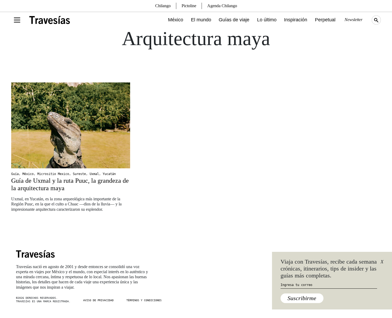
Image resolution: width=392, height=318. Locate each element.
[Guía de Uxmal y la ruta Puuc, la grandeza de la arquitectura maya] (70, 125)
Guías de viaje (234, 19)
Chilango (163, 5)
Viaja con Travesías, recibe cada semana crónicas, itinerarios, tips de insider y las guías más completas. (329, 268)
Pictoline (189, 5)
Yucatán (109, 174)
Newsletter (353, 19)
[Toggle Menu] (17, 20)
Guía (15, 174)
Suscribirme (301, 298)
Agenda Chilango (222, 5)
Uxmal (94, 174)
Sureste (79, 174)
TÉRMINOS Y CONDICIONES (144, 300)
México (175, 19)
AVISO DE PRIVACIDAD (98, 300)
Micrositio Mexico (53, 174)
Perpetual (325, 19)
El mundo (201, 19)
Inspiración (295, 19)
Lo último (267, 19)
